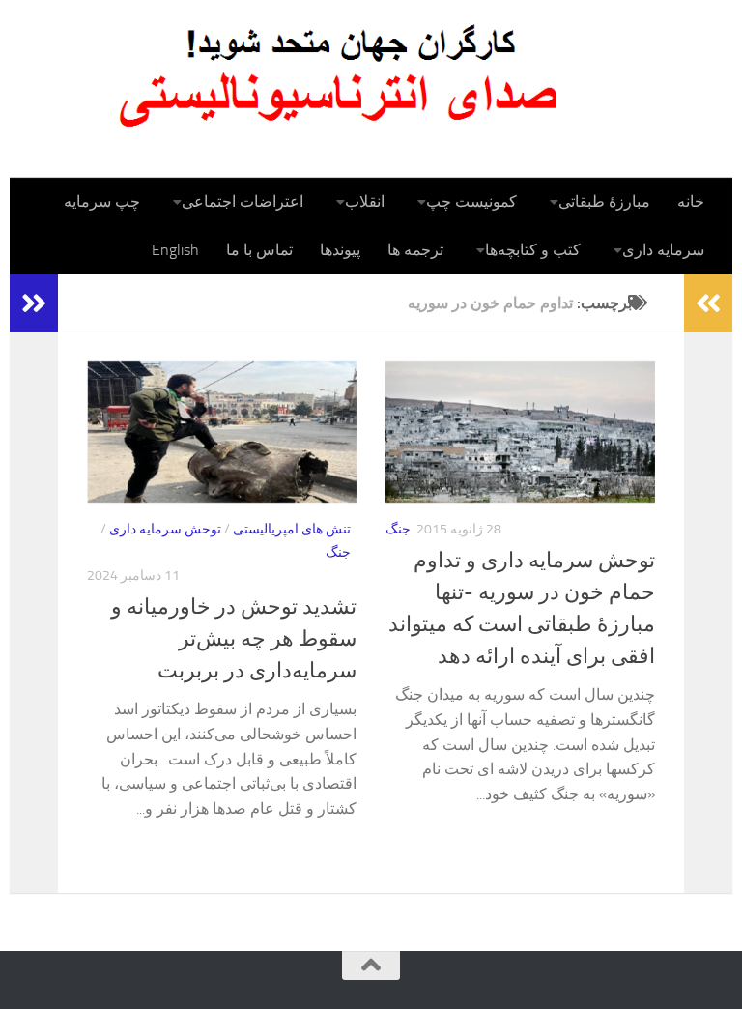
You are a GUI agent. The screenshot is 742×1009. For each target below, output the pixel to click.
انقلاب (365, 201)
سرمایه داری (663, 250)
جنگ (338, 552)
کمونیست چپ (471, 201)
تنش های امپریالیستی (292, 529)
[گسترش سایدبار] (34, 303)
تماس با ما (259, 250)
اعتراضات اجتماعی (242, 201)
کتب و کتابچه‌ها (533, 250)
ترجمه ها (415, 250)
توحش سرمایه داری (165, 529)
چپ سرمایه (102, 201)
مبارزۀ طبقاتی (604, 201)
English (175, 250)
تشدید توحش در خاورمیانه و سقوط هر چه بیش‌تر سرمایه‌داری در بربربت (234, 638)
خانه (690, 201)
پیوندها (340, 250)
